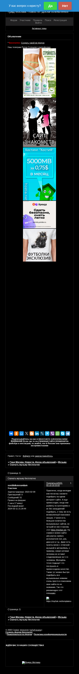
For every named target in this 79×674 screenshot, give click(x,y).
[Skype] (62, 433)
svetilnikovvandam (18, 485)
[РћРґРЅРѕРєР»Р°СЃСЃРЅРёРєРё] (16, 433)
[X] (26, 433)
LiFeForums (35, 630)
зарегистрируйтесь (44, 456)
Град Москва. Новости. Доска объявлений (33, 462)
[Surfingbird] (47, 433)
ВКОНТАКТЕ (44, 439)
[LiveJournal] (42, 433)
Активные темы (39, 28)
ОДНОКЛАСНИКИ (59, 439)
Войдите (26, 456)
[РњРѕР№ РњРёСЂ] (21, 433)
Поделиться (52, 483)
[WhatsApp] (57, 433)
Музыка (62, 462)
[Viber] (52, 433)
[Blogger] (32, 433)
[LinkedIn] (37, 433)
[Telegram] (68, 433)
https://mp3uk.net (58, 530)
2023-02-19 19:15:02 (54, 484)
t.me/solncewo (44, 47)
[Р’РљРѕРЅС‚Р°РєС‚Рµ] (11, 433)
